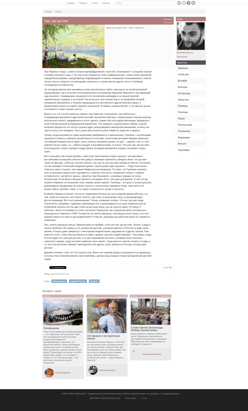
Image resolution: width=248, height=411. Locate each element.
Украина (94, 281)
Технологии (184, 131)
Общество (183, 99)
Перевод (182, 105)
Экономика (184, 150)
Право (181, 118)
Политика (183, 112)
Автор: (47, 273)
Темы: (47, 281)
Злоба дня (167, 19)
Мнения (106, 2)
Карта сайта (130, 397)
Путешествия (185, 124)
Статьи (95, 2)
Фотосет (182, 143)
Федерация (184, 137)
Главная (71, 2)
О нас (144, 397)
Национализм (59, 281)
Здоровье (183, 68)
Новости (83, 2)
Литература (184, 93)
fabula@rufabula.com (110, 397)
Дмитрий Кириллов (60, 273)
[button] (201, 3)
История (182, 80)
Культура (182, 87)
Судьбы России (78, 281)
